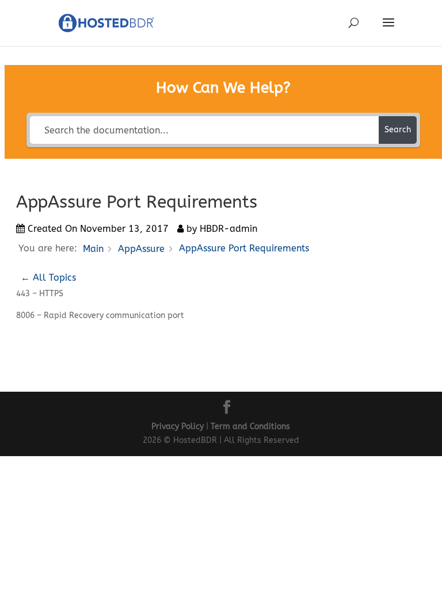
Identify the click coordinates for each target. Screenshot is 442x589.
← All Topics (48, 277)
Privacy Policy (177, 426)
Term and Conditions (250, 426)
